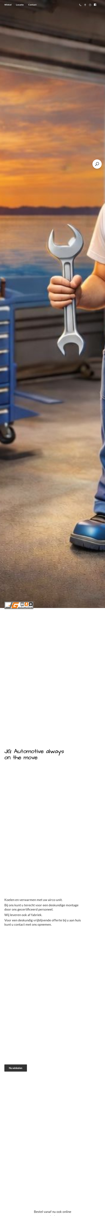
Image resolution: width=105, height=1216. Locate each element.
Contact (32, 4)
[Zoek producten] (97, 164)
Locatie (20, 4)
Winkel (7, 4)
